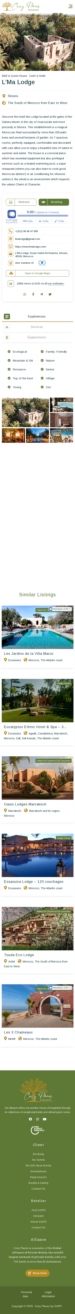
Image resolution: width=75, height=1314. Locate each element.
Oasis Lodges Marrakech (25, 804)
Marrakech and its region (44, 810)
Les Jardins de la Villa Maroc (29, 654)
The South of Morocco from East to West (38, 103)
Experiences (38, 1177)
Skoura (13, 96)
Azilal (11, 961)
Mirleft (11, 1038)
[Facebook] (30, 1119)
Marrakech (60, 733)
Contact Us (38, 1188)
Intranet (38, 1216)
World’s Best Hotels (39, 1165)
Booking (38, 1154)
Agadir (33, 733)
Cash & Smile (37, 75)
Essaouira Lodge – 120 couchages (33, 882)
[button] (37, 1273)
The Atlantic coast (51, 660)
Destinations (38, 1171)
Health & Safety (38, 1183)
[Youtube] (45, 1119)
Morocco (34, 660)
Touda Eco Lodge (19, 955)
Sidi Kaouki (28, 738)
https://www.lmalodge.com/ (30, 246)
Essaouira (14, 660)
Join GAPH (38, 1210)
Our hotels (38, 1159)
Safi (18, 738)
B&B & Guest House (14, 75)
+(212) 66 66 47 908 (26, 231)
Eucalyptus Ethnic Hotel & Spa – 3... (35, 727)
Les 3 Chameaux (18, 1032)
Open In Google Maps (37, 273)
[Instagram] (37, 1119)
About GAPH (38, 1221)
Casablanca (45, 733)
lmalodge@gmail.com (27, 239)
